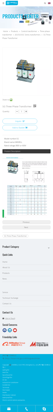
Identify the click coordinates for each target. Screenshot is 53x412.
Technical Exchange (10, 298)
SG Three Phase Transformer (15, 236)
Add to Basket (18, 127)
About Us (6, 267)
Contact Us (6, 303)
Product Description (12, 151)
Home (4, 262)
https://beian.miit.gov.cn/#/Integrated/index (23, 358)
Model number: (10, 138)
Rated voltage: (10, 145)
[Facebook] (5, 330)
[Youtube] (15, 330)
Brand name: (9, 142)
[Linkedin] (10, 330)
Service (5, 292)
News (4, 279)
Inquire (18, 121)
